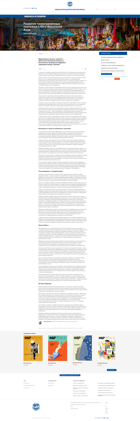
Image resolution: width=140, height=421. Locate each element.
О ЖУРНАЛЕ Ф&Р (26, 383)
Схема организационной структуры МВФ (78, 404)
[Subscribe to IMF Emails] (36, 8)
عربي (105, 404)
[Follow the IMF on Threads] (30, 8)
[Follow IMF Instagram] (28, 8)
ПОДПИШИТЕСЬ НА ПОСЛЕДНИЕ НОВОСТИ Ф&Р (70, 375)
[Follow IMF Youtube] (32, 8)
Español (106, 412)
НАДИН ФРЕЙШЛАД (30, 34)
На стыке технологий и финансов (108, 62)
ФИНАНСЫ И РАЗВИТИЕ (106, 74)
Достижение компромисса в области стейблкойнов (112, 57)
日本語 (106, 410)
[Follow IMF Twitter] (95, 417)
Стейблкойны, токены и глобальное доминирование (112, 65)
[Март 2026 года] (57, 348)
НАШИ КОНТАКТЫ (26, 388)
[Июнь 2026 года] (33, 348)
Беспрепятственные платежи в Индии (109, 68)
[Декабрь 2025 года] (82, 348)
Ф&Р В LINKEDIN (50, 385)
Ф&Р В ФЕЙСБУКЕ (51, 383)
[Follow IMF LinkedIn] (27, 8)
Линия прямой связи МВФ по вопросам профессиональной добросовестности (85, 402)
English (106, 402)
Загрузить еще (110, 370)
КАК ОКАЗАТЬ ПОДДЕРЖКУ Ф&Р (29, 385)
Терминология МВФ (74, 408)
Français (106, 408)
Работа (71, 406)
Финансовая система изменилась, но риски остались (112, 71)
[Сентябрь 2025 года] (107, 348)
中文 (105, 406)
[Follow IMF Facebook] (25, 8)
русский (40, 53)
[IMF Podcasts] (34, 8)
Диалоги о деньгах (105, 60)
